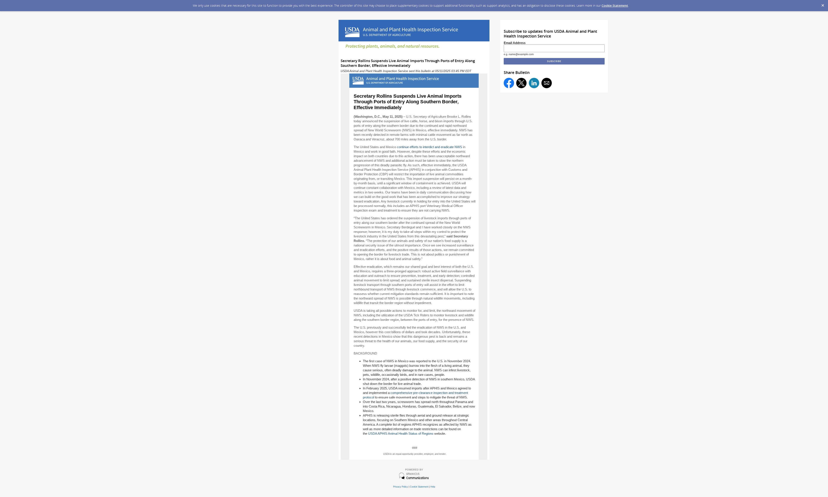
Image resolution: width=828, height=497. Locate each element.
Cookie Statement (615, 5)
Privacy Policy (400, 486)
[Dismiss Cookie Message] (822, 4)
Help (432, 486)
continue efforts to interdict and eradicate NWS (429, 147)
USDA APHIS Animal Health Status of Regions (400, 433)
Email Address (514, 43)
